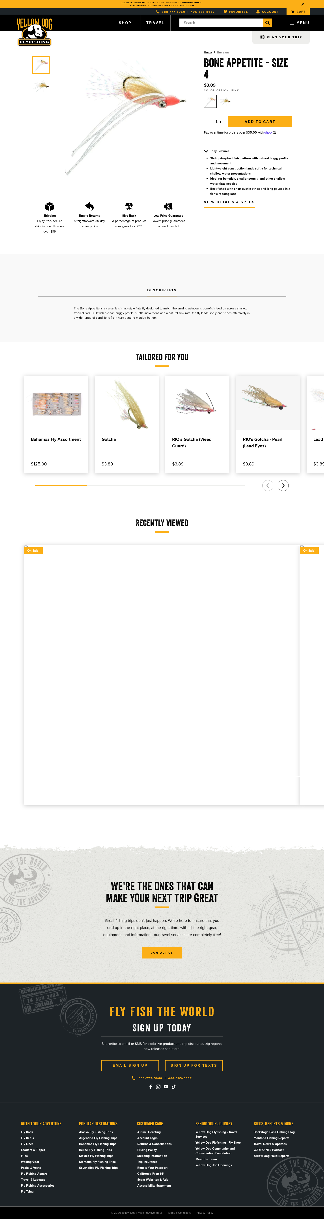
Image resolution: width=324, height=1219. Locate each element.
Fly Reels (27, 1138)
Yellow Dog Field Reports (271, 1156)
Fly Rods (27, 1132)
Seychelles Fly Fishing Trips (98, 1167)
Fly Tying (27, 1191)
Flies (24, 1156)
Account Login (147, 1138)
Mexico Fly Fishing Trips (96, 1156)
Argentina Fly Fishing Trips (98, 1138)
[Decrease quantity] (208, 121)
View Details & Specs (229, 202)
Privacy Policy (204, 1213)
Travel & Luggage (33, 1179)
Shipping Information (152, 1156)
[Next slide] (283, 485)
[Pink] (210, 101)
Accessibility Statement (154, 1185)
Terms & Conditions (179, 1213)
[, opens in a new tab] (150, 1087)
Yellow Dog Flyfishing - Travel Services (216, 1134)
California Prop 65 (150, 1173)
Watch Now (185, 4)
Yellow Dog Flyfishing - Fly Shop (218, 1142)
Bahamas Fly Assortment (56, 439)
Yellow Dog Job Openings (214, 1165)
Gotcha (109, 439)
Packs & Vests (31, 1167)
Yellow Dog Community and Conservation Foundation (215, 1151)
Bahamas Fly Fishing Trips (97, 1144)
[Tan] (224, 101)
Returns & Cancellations (154, 1144)
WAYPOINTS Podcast (269, 1150)
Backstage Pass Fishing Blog (274, 1132)
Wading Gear (30, 1161)
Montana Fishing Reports (271, 1138)
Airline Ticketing (149, 1132)
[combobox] (221, 23)
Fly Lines (27, 1144)
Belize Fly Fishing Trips (95, 1150)
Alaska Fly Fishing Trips (96, 1132)
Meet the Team (206, 1159)
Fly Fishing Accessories (37, 1185)
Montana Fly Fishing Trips (97, 1161)
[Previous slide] (267, 485)
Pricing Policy (147, 1150)
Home (208, 52)
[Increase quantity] (222, 121)
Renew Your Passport (152, 1167)
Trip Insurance (147, 1161)
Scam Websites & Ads (152, 1179)
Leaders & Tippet (33, 1150)
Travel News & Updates (270, 1144)
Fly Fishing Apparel (34, 1173)
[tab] (162, 290)
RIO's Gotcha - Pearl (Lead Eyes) (262, 442)
